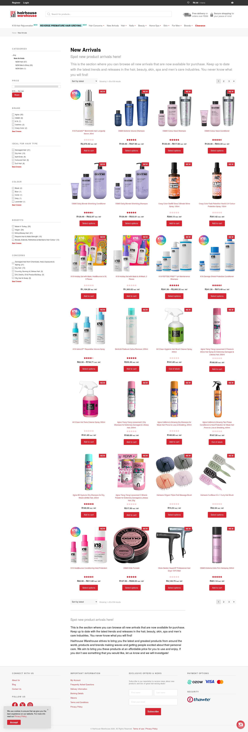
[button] (241, 725)
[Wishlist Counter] (189, 2)
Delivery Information (78, 689)
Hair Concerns (95, 25)
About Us (16, 680)
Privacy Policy (76, 706)
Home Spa (154, 25)
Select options (131, 150)
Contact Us (16, 689)
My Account (75, 680)
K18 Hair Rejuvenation (24, 25)
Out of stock (174, 368)
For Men (176, 25)
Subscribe (153, 711)
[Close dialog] (242, 692)
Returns (73, 697)
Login (26, 2)
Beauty (141, 25)
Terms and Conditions (79, 702)
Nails (131, 25)
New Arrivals (113, 25)
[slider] (13, 86)
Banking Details (77, 693)
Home (14, 33)
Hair (123, 25)
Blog (14, 684)
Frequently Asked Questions (82, 684)
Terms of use (138, 728)
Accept (14, 722)
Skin (165, 25)
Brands (187, 25)
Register (16, 2)
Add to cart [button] (89, 150)
